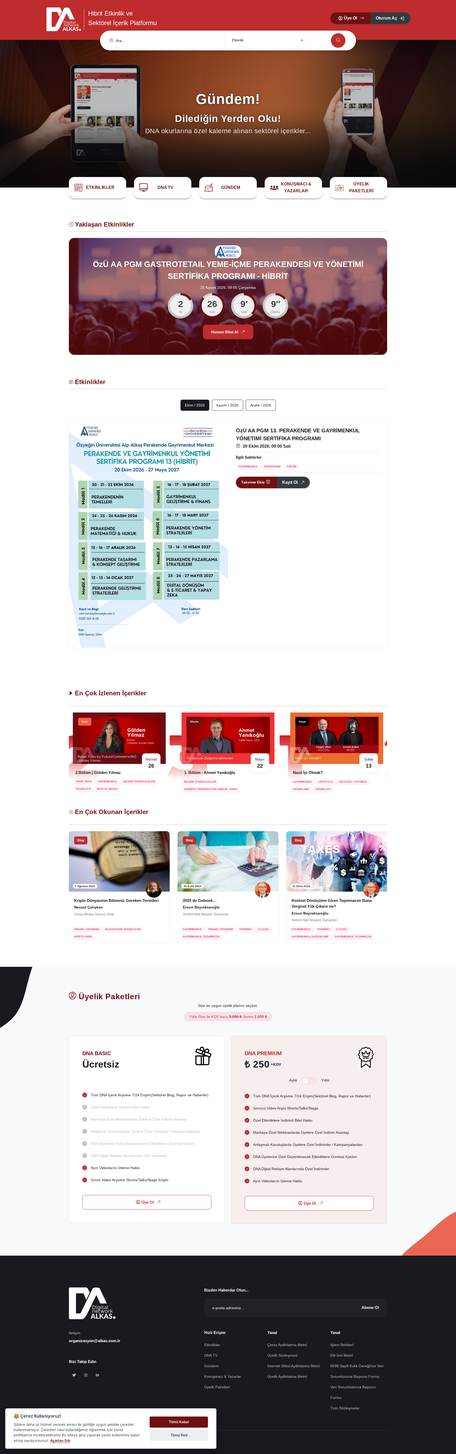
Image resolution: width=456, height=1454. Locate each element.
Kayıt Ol (290, 482)
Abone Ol (370, 1307)
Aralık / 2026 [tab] (260, 405)
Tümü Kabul (179, 1422)
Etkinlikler (100, 187)
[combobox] (267, 40)
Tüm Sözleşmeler (345, 1408)
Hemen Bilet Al (224, 333)
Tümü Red (178, 1435)
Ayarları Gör (60, 1440)
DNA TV (165, 187)
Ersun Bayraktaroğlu (92, 907)
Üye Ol (147, 1202)
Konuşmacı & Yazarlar (296, 187)
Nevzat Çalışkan (306, 907)
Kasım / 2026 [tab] (227, 405)
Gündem (230, 187)
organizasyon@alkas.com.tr (94, 1340)
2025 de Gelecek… (91, 900)
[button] (350, 18)
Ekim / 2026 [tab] (195, 405)
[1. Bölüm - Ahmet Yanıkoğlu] (119, 738)
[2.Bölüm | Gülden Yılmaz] (336, 738)
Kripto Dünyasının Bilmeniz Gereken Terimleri (334, 900)
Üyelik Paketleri (361, 187)
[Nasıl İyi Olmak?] (228, 738)
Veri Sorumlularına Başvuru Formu (353, 1392)
